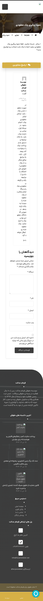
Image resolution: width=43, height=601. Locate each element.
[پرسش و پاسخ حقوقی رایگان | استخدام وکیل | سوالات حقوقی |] (29, 7)
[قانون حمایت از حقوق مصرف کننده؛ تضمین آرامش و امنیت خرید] (20, 477)
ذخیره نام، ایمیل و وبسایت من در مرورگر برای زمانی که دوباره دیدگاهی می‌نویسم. (22, 340)
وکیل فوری (19, 509)
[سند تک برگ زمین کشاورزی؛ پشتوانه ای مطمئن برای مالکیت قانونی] (20, 453)
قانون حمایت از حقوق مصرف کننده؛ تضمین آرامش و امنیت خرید (20, 487)
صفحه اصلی (19, 506)
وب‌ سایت (30, 322)
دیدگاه (30, 272)
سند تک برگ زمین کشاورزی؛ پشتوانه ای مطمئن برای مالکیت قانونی (21, 463)
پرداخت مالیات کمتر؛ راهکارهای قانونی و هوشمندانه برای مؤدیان (20, 438)
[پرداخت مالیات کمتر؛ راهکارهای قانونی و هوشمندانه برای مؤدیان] (20, 428)
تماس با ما (19, 512)
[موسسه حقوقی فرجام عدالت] (36, 35)
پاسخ (24, 240)
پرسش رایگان (19, 515)
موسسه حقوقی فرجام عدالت (23, 86)
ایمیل (31, 310)
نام (32, 298)
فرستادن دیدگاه (24, 350)
